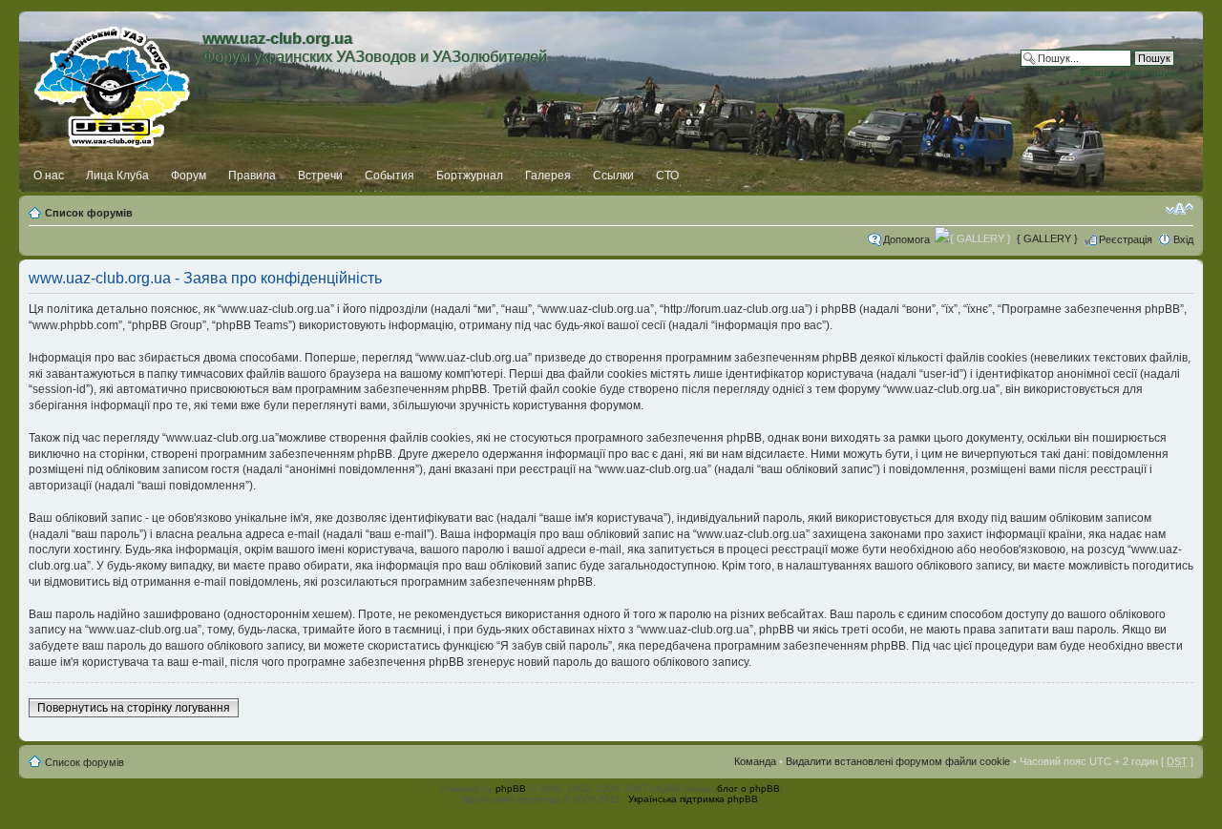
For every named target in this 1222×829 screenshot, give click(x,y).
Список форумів (89, 212)
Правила (252, 175)
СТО (667, 175)
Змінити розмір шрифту (1179, 209)
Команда (755, 761)
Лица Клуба (117, 175)
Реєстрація (1125, 239)
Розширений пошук (1127, 72)
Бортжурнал (469, 175)
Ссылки (613, 175)
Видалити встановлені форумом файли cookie (898, 761)
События (389, 175)
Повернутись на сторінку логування (133, 708)
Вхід (1183, 239)
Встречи (320, 175)
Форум (188, 175)
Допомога (906, 239)
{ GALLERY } (1047, 238)
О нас (48, 175)
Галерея (548, 175)
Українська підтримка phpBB (693, 799)
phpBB (510, 788)
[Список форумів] (113, 83)
